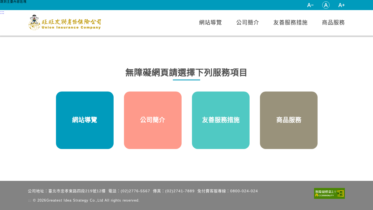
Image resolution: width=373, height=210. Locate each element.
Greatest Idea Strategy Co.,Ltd (74, 200)
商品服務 (333, 23)
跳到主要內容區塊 (13, 1)
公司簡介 (247, 23)
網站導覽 (210, 23)
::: (296, 5)
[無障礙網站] (329, 194)
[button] (310, 5)
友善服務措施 (290, 23)
